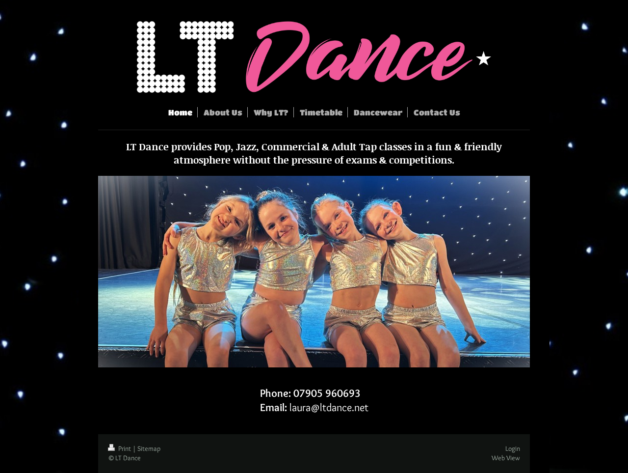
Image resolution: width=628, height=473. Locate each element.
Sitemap (148, 448)
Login (512, 448)
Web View (506, 457)
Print (124, 448)
